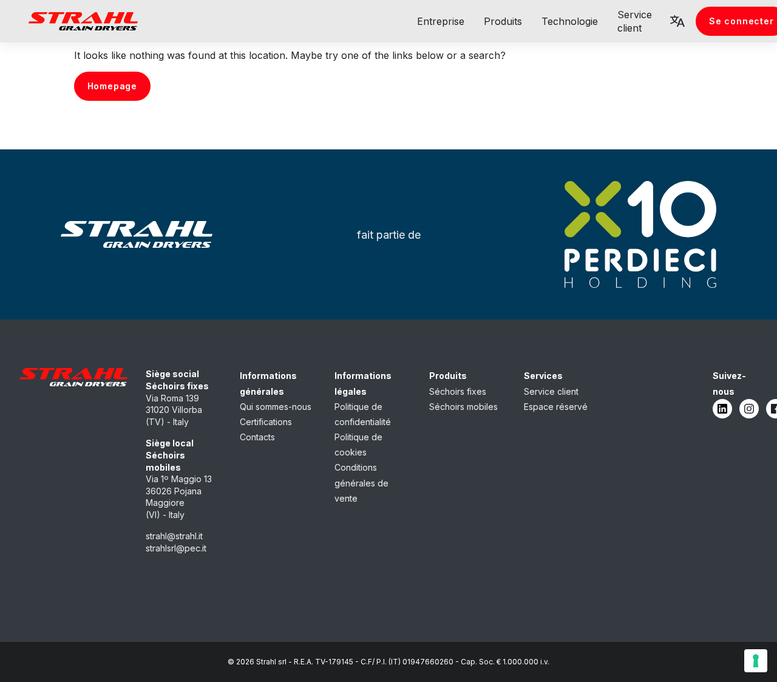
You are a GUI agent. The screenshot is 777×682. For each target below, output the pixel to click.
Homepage (112, 86)
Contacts (257, 437)
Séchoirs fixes (457, 391)
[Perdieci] (640, 234)
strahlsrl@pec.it (176, 548)
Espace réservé (556, 406)
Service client (551, 391)
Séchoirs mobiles (463, 406)
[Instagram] (749, 408)
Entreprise (440, 21)
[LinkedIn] (722, 408)
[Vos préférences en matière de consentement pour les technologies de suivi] (755, 660)
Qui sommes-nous (275, 406)
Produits (503, 21)
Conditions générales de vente (361, 482)
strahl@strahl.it (174, 536)
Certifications (266, 422)
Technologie (569, 21)
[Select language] (677, 21)
